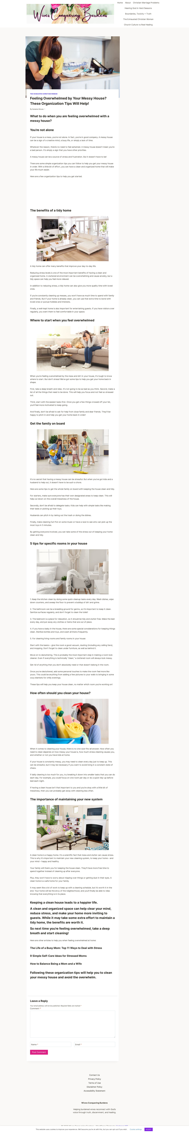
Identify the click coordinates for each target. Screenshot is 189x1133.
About (128, 3)
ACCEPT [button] (148, 1129)
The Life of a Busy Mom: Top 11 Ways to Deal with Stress (66, 948)
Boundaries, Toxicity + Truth (138, 14)
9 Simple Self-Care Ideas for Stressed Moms (58, 955)
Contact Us (94, 1075)
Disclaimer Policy (94, 1087)
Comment (35, 1008)
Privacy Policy (94, 1079)
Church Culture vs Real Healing (138, 25)
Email (78, 1044)
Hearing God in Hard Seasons (138, 8)
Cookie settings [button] (136, 1129)
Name (34, 1044)
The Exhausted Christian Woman (138, 19)
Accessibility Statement (94, 1091)
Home (120, 3)
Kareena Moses (38, 109)
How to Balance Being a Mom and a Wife (56, 963)
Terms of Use (94, 1083)
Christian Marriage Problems (146, 3)
